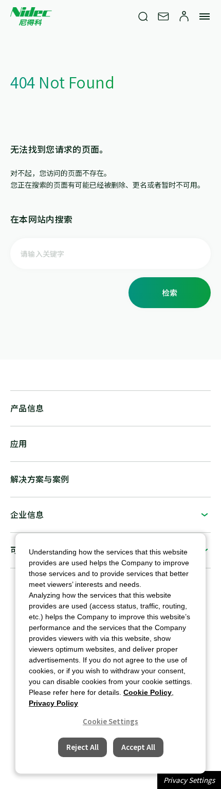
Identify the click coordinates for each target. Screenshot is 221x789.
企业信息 (27, 514)
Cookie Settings (110, 721)
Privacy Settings (189, 780)
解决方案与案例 (39, 479)
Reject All (82, 747)
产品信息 (27, 408)
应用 (18, 443)
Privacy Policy (53, 703)
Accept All (138, 747)
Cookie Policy (147, 692)
